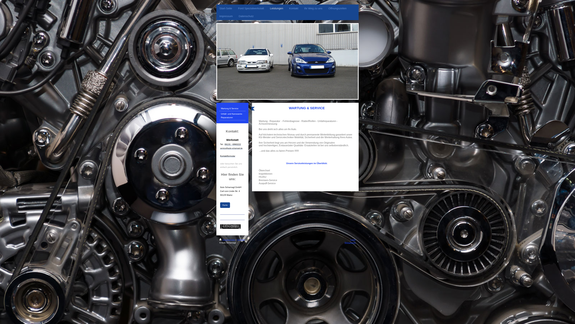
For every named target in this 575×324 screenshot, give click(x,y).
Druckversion (229, 239)
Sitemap (241, 239)
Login (353, 239)
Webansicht (350, 243)
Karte (225, 205)
